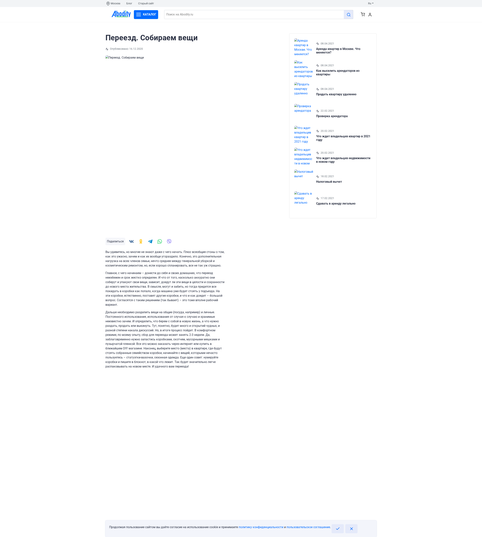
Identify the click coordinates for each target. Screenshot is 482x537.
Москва (115, 3)
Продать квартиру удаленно (336, 94)
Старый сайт (146, 3)
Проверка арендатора (332, 116)
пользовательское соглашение (308, 527)
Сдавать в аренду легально (335, 203)
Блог (129, 3)
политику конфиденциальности (261, 527)
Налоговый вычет (329, 181)
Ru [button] (369, 3)
